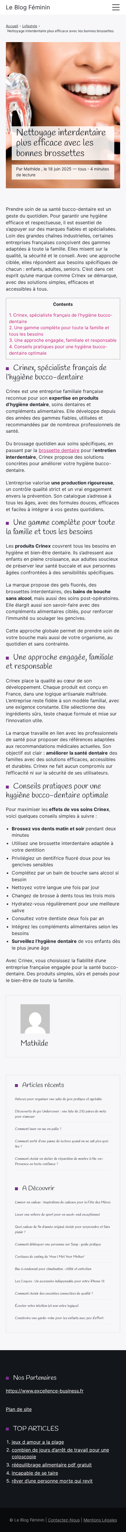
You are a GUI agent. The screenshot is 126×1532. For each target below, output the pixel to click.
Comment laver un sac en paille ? (38, 1129)
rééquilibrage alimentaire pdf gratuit (52, 1465)
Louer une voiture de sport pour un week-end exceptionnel (57, 1214)
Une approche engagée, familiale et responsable (63, 340)
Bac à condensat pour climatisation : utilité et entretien (53, 1269)
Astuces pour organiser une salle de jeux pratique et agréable (58, 1099)
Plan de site (19, 1409)
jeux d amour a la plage (38, 1442)
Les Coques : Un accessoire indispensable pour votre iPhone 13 (59, 1281)
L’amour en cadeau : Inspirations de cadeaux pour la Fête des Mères (62, 1202)
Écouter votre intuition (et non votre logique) (47, 1306)
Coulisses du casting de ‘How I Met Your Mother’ (50, 1257)
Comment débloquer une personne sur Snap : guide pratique (58, 1244)
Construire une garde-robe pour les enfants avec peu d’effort (59, 1318)
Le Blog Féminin (28, 7)
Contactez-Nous (64, 1519)
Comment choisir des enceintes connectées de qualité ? (54, 1293)
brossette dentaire (59, 450)
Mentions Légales (100, 1519)
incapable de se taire (35, 1473)
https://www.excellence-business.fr (45, 1391)
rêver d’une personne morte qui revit (52, 1481)
